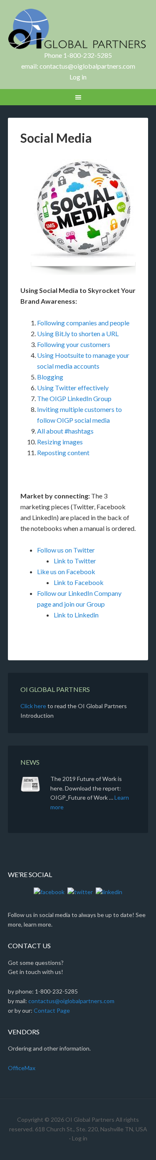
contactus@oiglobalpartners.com (87, 66)
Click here (33, 705)
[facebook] (49, 891)
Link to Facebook (79, 582)
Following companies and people (83, 323)
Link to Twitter (75, 561)
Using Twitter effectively (73, 388)
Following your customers (73, 344)
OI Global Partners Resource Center (78, 29)
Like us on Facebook (66, 571)
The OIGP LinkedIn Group (74, 398)
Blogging (50, 377)
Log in (78, 77)
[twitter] (80, 891)
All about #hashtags (65, 431)
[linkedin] (109, 891)
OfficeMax (21, 1067)
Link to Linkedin (76, 615)
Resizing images (60, 442)
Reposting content (63, 452)
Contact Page (52, 1010)
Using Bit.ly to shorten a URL (78, 333)
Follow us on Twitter (66, 550)
